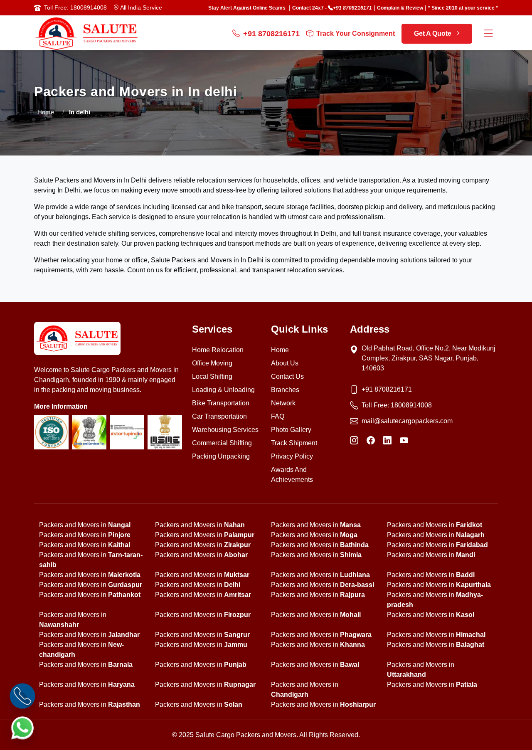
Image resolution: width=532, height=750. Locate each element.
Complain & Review (400, 8)
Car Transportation (219, 416)
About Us (284, 363)
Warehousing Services (225, 429)
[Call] (22, 696)
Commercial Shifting (222, 443)
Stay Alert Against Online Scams (247, 8)
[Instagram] (354, 440)
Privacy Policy (292, 456)
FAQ (277, 416)
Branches (285, 389)
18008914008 (411, 405)
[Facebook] (371, 440)
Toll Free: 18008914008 (75, 7)
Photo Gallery (291, 429)
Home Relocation (218, 349)
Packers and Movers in (85, 524)
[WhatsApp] (22, 727)
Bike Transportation (220, 403)
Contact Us (287, 376)
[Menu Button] (488, 34)
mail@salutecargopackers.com (407, 420)
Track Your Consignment (355, 33)
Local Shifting (212, 376)
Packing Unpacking (221, 456)
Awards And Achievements (292, 474)
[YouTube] (404, 440)
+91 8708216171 (352, 8)
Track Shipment (294, 443)
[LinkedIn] (387, 440)
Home (45, 112)
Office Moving (212, 363)
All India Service (140, 7)
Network (283, 403)
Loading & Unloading (223, 389)
